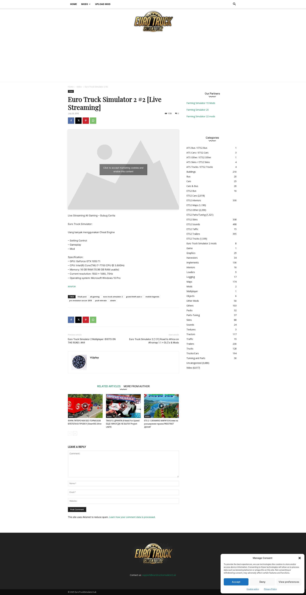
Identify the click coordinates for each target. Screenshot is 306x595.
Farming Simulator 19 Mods (200, 103)
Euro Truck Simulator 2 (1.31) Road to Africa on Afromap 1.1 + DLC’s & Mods (154, 341)
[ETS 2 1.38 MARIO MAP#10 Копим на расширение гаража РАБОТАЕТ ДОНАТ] (161, 406)
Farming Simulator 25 (197, 109)
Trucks (189, 348)
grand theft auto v (134, 296)
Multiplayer (192, 291)
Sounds (190, 324)
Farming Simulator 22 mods (200, 116)
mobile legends (152, 296)
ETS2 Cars (191, 195)
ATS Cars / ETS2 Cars (197, 152)
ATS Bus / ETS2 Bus (196, 147)
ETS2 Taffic (192, 229)
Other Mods (192, 300)
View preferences (289, 581)
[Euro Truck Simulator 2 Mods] (153, 21)
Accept (236, 581)
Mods (84, 4)
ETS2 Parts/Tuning (196, 214)
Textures (191, 329)
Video (79, 86)
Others (189, 305)
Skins (189, 319)
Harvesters (192, 257)
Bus (188, 176)
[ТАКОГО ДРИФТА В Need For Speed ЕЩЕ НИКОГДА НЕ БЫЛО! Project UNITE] (123, 406)
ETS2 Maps (192, 205)
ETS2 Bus (191, 190)
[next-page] (75, 433)
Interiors (190, 267)
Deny (262, 581)
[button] (299, 558)
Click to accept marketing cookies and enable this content (123, 169)
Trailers (190, 343)
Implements (192, 262)
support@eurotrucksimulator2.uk (159, 575)
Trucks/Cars (192, 353)
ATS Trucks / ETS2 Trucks (199, 166)
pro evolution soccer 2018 (80, 300)
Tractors (190, 334)
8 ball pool (82, 296)
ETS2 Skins (192, 219)
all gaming (95, 296)
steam (113, 300)
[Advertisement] (153, 58)
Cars (188, 181)
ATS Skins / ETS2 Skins (198, 162)
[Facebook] (71, 120)
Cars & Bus (192, 186)
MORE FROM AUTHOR (137, 386)
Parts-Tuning (193, 315)
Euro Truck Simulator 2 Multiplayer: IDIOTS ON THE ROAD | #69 (92, 341)
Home (73, 4)
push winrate (101, 300)
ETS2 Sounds (193, 224)
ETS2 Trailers (193, 233)
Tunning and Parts (195, 358)
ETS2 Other (192, 209)
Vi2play (94, 357)
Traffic (189, 339)
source (72, 286)
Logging (190, 276)
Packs (189, 310)
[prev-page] (70, 433)
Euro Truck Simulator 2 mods (201, 243)
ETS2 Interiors (193, 200)
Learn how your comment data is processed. (132, 517)
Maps (189, 281)
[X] (78, 120)
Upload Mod (102, 4)
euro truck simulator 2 (113, 296)
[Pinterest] (86, 120)
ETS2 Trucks (192, 238)
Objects (190, 296)
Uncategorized (193, 362)
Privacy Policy (270, 589)
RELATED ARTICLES (108, 386)
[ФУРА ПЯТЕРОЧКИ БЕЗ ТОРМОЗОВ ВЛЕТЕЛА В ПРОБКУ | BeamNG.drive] (85, 406)
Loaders (190, 272)
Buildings (191, 171)
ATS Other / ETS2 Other (198, 157)
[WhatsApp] (93, 120)
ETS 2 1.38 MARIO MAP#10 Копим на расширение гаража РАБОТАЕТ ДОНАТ (161, 423)
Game (189, 248)
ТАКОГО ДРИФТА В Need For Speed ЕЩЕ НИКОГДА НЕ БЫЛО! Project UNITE (122, 423)
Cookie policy (253, 589)
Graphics (190, 252)
